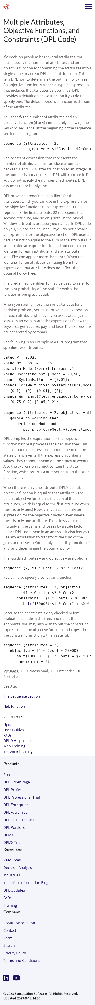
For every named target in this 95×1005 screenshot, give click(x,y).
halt (27, 604)
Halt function (14, 706)
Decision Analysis (17, 867)
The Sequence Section (21, 696)
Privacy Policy (14, 953)
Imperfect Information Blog (25, 882)
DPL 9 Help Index (17, 740)
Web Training (14, 746)
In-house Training (17, 751)
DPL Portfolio (14, 827)
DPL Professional (17, 789)
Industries (11, 875)
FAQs (7, 735)
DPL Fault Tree (15, 812)
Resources (12, 860)
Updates (10, 724)
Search (9, 945)
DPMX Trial (12, 842)
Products (11, 774)
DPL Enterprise (15, 804)
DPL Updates (14, 890)
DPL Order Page (16, 782)
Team (8, 938)
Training (10, 905)
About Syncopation (19, 922)
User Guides (13, 730)
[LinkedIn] (7, 978)
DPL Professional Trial (21, 797)
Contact (9, 930)
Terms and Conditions (21, 960)
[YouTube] (16, 978)
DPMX (8, 835)
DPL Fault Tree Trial (19, 819)
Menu (88, 6)
